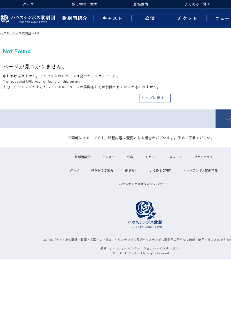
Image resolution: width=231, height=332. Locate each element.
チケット (187, 18)
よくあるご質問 (197, 4)
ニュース (176, 156)
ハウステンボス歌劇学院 (200, 170)
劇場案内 (141, 4)
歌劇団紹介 (75, 18)
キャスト (113, 18)
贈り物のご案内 (84, 4)
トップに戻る (153, 97)
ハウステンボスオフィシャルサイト (143, 183)
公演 (150, 18)
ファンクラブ (203, 156)
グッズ (28, 4)
